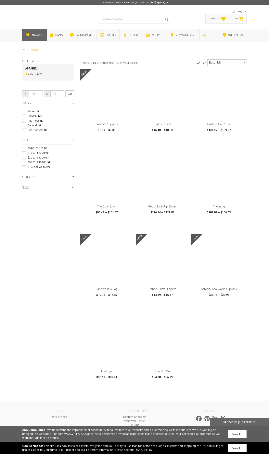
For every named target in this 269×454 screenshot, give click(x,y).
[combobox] (227, 62)
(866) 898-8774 (159, 2)
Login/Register (238, 11)
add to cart (109, 115)
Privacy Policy (143, 449)
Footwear (35, 73)
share (128, 145)
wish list (112, 145)
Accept (237, 433)
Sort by (201, 63)
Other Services (57, 416)
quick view (92, 145)
